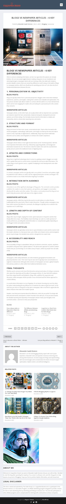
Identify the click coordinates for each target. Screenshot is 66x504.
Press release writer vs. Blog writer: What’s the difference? (13, 310)
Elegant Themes (29, 499)
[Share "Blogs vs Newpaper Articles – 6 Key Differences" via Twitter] (18, 328)
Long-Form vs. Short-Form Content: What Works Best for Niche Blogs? (48, 310)
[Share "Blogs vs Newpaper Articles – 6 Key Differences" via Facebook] (15, 328)
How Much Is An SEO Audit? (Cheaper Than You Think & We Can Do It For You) (18, 417)
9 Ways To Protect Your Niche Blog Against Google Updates (45, 417)
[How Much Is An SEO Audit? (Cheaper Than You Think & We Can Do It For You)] (18, 406)
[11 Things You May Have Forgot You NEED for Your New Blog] (18, 381)
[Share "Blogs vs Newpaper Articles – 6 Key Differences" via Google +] (22, 328)
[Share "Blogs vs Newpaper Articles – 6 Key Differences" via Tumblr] (25, 328)
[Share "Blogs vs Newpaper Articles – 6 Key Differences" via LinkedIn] (32, 328)
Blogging (44, 24)
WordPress (45, 499)
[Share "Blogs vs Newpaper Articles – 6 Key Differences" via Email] (36, 328)
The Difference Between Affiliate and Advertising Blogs (31, 310)
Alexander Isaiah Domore (25, 24)
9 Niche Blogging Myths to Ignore (44, 391)
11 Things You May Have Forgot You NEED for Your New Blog (18, 392)
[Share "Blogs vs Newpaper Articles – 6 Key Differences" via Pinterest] (29, 328)
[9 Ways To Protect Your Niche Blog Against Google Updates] (47, 406)
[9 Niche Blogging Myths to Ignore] (47, 381)
